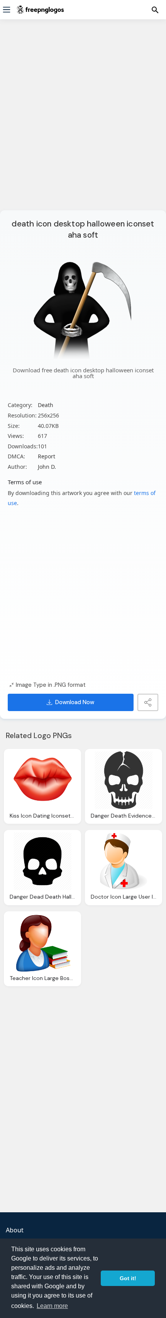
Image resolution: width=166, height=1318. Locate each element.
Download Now (74, 702)
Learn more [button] (52, 1306)
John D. (47, 466)
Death (45, 405)
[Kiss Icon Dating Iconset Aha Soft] (42, 780)
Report (46, 456)
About (15, 1230)
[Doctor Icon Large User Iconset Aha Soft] (123, 861)
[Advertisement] (83, 120)
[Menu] (6, 9)
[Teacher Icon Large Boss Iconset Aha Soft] (42, 942)
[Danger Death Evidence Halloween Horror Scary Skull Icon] (123, 780)
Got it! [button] (128, 1278)
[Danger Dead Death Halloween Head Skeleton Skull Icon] (42, 861)
